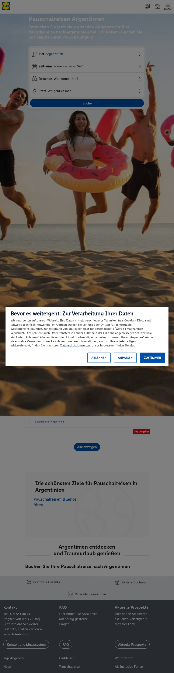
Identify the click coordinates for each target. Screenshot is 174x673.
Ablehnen (99, 358)
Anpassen (125, 358)
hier (131, 345)
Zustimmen (152, 358)
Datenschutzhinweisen (75, 345)
